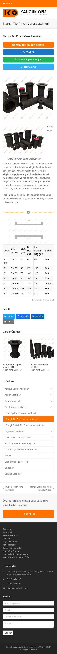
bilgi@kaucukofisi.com (17, 588)
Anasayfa (7, 529)
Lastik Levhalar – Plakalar (18, 437)
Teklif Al (26, 513)
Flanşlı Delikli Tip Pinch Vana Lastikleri (13, 365)
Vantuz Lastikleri (13, 473)
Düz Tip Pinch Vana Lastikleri (21, 413)
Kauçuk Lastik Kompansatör (15, 554)
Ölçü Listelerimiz (10, 541)
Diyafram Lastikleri (14, 431)
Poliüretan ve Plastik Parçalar (20, 443)
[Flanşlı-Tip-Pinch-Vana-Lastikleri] (28, 97)
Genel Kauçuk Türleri (12, 548)
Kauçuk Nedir (9, 544)
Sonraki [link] (47, 299)
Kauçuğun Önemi (11, 551)
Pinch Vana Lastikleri (12, 369)
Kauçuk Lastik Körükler (17, 388)
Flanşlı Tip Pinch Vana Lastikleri (22, 419)
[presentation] (8, 99)
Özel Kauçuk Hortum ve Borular (21, 449)
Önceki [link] (38, 299)
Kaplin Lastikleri (13, 394)
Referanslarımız (10, 535)
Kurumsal (7, 532)
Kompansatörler (13, 401)
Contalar (9, 467)
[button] (7, 3)
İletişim (6, 538)
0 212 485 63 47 (14, 579)
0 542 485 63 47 (14, 583)
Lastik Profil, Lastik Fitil (16, 461)
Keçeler (8, 455)
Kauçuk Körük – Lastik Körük (16, 557)
